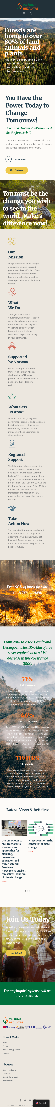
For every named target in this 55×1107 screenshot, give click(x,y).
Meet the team (9, 1040)
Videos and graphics (11, 1020)
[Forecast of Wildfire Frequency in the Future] (40, 828)
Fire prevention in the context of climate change (14, 844)
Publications (8, 1051)
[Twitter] (25, 1070)
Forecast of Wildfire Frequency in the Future (39, 844)
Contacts (7, 1043)
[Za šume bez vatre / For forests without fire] (27, 6)
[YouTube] (30, 1070)
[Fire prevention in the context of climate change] (14, 828)
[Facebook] (20, 1070)
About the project (10, 1047)
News (4, 851)
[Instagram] (34, 1070)
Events (6, 1023)
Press (5, 1016)
